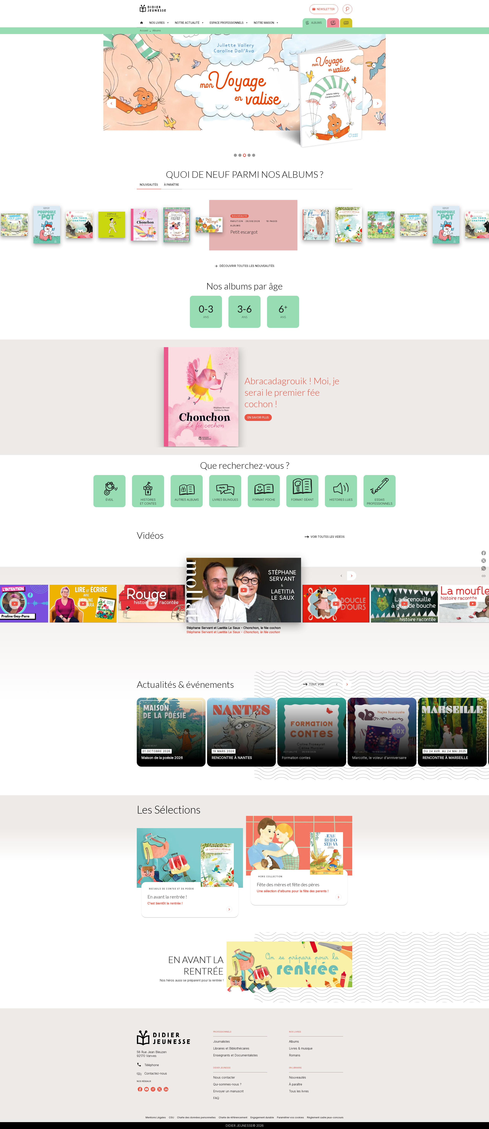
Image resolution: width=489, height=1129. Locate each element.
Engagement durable (262, 1117)
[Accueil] (153, 9)
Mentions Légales (156, 1117)
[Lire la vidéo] (14, 603)
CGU (171, 1117)
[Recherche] (347, 9)
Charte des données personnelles (196, 1117)
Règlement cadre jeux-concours (325, 1117)
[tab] (141, 22)
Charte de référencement (233, 1117)
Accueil (144, 30)
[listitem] (140, 1089)
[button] (323, 9)
